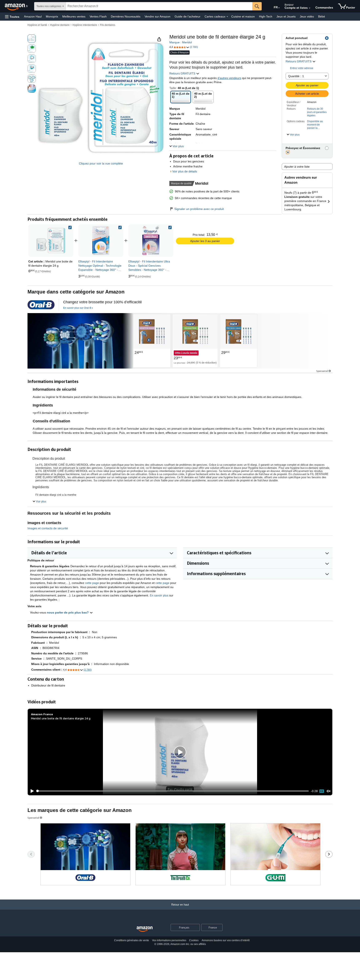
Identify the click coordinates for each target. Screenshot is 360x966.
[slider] (172, 790)
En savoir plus (159, 595)
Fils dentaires (107, 25)
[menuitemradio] (321, 791)
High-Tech (265, 16)
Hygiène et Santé (37, 25)
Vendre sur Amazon (157, 16)
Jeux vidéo (307, 16)
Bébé (321, 16)
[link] (100, 240)
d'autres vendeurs (229, 78)
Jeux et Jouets (286, 16)
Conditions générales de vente (131, 940)
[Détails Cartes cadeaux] (227, 16)
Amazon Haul (33, 16)
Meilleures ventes (73, 16)
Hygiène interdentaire (84, 25)
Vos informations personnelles (169, 940)
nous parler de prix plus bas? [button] (68, 612)
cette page (92, 583)
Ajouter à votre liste (297, 166)
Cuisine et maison (243, 16)
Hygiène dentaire (60, 25)
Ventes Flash (98, 16)
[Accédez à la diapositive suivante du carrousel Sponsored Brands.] (328, 854)
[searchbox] (159, 6)
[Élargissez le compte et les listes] (309, 8)
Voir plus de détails (184, 171)
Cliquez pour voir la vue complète (101, 163)
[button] (12, 17)
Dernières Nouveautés (125, 16)
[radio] (32, 39)
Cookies (194, 940)
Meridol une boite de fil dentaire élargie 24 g (60, 718)
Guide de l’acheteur (187, 16)
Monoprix (52, 16)
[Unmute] (328, 791)
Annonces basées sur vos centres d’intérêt (226, 940)
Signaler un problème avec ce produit (199, 209)
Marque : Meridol (180, 42)
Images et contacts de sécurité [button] (48, 528)
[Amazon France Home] (144, 929)
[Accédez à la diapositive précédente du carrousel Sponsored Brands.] (31, 854)
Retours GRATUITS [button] (299, 61)
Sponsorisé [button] (322, 371)
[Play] (31, 791)
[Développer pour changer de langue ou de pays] (196, 928)
